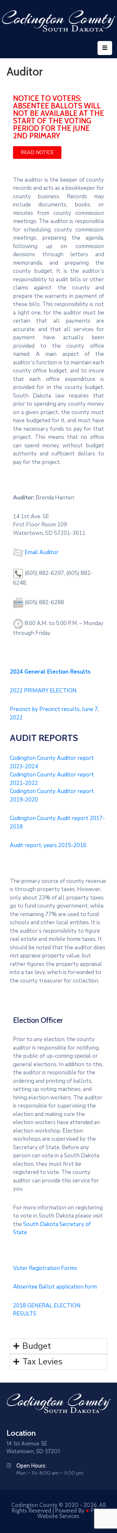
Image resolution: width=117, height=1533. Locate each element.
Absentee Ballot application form (55, 1286)
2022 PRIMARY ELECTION (43, 690)
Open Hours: (31, 1465)
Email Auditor (41, 552)
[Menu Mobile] (105, 48)
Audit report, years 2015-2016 (48, 845)
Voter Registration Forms (45, 1268)
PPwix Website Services (71, 1513)
